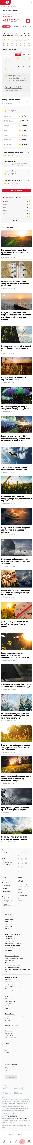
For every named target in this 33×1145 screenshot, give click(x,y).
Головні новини (9, 917)
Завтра (15, 26)
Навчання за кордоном (11, 1025)
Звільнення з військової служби (14, 958)
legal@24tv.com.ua (22, 1118)
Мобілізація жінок (10, 963)
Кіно (6, 997)
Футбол (7, 1048)
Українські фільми (10, 1001)
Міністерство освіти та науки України (15, 1016)
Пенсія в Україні (9, 991)
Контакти (20, 889)
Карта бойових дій (10, 939)
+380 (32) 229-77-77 (12, 1117)
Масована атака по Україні (12, 945)
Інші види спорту (9, 1055)
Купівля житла (9, 1035)
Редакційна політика (7, 882)
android (7, 1088)
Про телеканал (6, 885)
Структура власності (23, 895)
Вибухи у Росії (9, 948)
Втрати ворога (9, 950)
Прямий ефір (8, 921)
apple (19, 1088)
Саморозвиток (9, 1023)
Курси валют (8, 982)
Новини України (9, 919)
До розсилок (11, 1077)
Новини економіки (11, 977)
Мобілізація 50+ (9, 960)
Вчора (24, 26)
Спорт (7, 1043)
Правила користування (8, 894)
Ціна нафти (8, 979)
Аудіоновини (8, 926)
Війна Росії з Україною (12, 934)
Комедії (7, 1006)
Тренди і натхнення (10, 1038)
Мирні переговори (10, 941)
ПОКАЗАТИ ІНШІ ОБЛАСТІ (17, 190)
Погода (7, 928)
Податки (7, 988)
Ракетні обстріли (9, 936)
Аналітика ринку (9, 1033)
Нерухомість (9, 1031)
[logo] (7, 2)
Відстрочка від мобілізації (12, 967)
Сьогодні (6, 26)
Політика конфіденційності (6, 897)
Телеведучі (5, 888)
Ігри (19, 903)
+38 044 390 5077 (22, 852)
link (18, 858)
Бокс (6, 1045)
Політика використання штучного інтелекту (8, 901)
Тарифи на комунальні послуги (13, 986)
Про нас (4, 877)
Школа (7, 1018)
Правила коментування (24, 884)
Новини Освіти (9, 1014)
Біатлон (7, 1052)
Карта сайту (21, 900)
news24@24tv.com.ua (8, 852)
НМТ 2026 (7, 1020)
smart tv (7, 1093)
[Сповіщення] (27, 2)
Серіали (7, 1008)
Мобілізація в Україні (12, 956)
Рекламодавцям (6, 891)
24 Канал (3, 6)
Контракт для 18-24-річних (12, 965)
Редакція (4, 880)
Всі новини (8, 915)
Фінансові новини (10, 984)
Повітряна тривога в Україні (13, 943)
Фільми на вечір (9, 1003)
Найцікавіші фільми (10, 999)
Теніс (6, 1050)
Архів (19, 898)
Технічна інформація (23, 886)
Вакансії (20, 892)
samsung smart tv (19, 1093)
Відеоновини (8, 924)
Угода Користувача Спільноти (23, 881)
